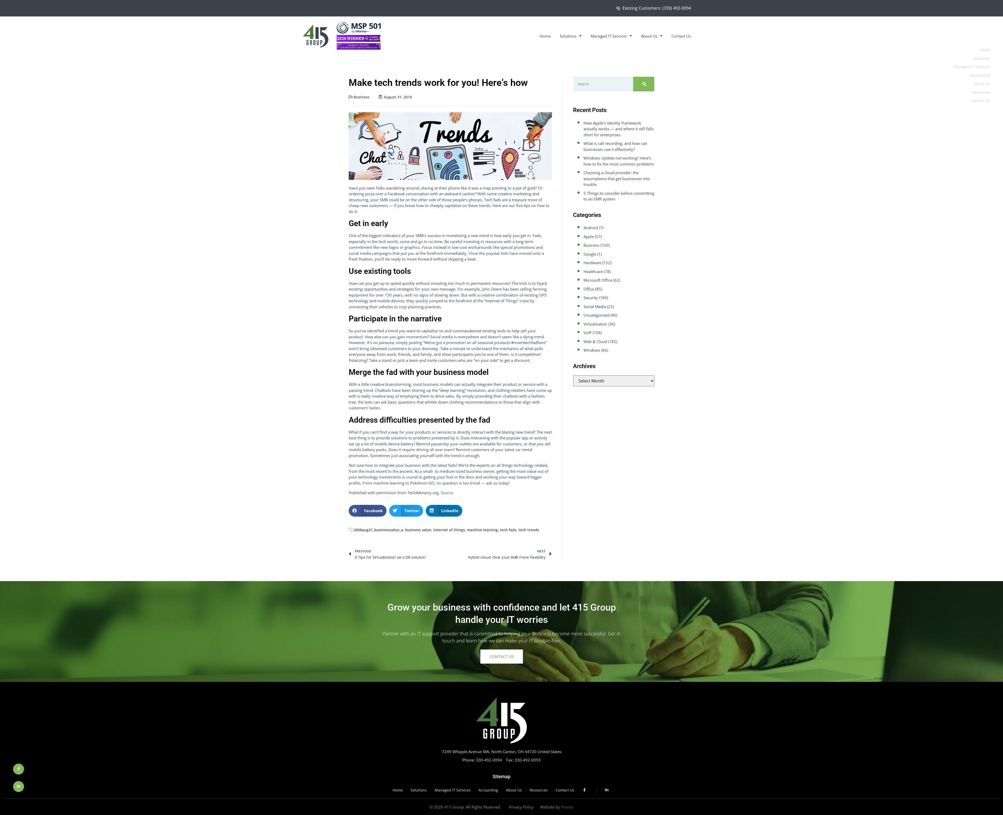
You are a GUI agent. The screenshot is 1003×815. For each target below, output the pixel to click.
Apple (589, 236)
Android (591, 227)
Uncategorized (596, 315)
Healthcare (593, 271)
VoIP (588, 332)
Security (591, 297)
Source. (447, 492)
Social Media (595, 306)
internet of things (449, 529)
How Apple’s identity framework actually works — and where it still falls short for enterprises (619, 128)
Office (589, 289)
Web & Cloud (595, 341)
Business (361, 97)
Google (590, 254)
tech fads (508, 529)
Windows (592, 350)
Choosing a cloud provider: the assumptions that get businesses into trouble (617, 178)
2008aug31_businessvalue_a (378, 529)
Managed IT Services (609, 36)
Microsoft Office (598, 280)
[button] (368, 511)
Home (545, 36)
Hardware (592, 262)
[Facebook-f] (18, 769)
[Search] (643, 84)
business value (418, 529)
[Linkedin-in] (18, 786)
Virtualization (595, 324)
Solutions (568, 36)
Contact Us (681, 36)
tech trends (528, 529)
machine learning (482, 529)
